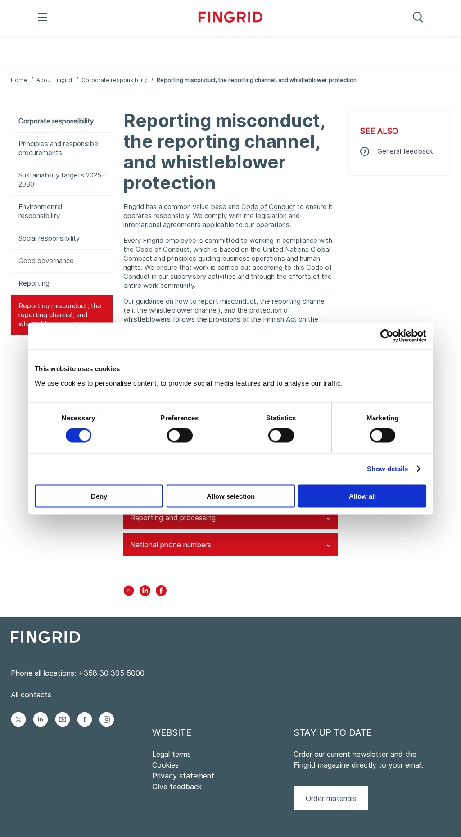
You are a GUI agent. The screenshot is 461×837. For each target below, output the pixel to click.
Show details (387, 469)
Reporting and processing (173, 517)
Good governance (46, 260)
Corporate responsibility (114, 80)
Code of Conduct (268, 206)
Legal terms (171, 754)
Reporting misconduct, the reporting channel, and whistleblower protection (59, 314)
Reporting (34, 283)
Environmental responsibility (40, 211)
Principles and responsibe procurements (58, 148)
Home (19, 80)
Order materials (331, 798)
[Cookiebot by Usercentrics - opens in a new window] (387, 336)
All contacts (31, 694)
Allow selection (231, 496)
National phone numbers (170, 544)
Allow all (362, 496)
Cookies (165, 764)
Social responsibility (49, 238)
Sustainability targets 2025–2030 (61, 179)
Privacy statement (183, 775)
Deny (99, 496)
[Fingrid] (231, 18)
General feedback (405, 151)
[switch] (180, 435)
